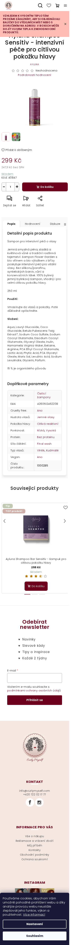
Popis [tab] (11, 224)
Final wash (44, 444)
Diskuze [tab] (55, 224)
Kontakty (35, 850)
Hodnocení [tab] (32, 224)
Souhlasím (34, 936)
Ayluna (34, 64)
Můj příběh (34, 845)
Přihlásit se (34, 700)
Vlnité (40, 450)
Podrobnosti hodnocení (34, 75)
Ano (39, 410)
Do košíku (47, 187)
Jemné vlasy (45, 417)
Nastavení (34, 924)
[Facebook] (30, 802)
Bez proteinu (45, 437)
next (65, 521)
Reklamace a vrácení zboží (35, 841)
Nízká (40, 430)
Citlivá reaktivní (47, 424)
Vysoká (51, 430)
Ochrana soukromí (34, 859)
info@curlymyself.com (34, 791)
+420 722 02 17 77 (34, 794)
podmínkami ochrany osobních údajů (34, 690)
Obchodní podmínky (34, 855)
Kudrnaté (52, 450)
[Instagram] (39, 802)
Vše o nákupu (34, 836)
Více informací (34, 914)
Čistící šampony (44, 395)
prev (4, 521)
